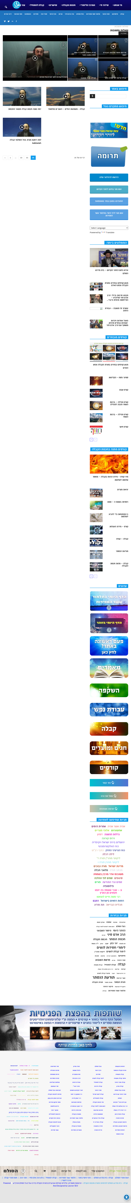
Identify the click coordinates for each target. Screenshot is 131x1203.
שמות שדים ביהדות (22, 1150)
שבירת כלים (34, 1142)
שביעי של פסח (15, 1138)
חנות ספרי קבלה (10, 1178)
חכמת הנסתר (117, 939)
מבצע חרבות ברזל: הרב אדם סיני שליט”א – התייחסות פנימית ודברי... (117, 297)
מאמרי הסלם (21, 1095)
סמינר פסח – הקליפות (118, 377)
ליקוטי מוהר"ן (100, 952)
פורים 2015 (11, 1121)
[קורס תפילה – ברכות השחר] (96, 417)
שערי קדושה (121, 978)
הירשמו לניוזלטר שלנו (109, 177)
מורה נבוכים (100, 866)
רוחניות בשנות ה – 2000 (117, 502)
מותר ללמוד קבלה (33, 1099)
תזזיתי (36, 1155)
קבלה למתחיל (37, 5)
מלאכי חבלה (101, 870)
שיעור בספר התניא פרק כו (21, 1142)
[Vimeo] (5, 21)
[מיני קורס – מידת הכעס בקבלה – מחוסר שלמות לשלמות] (109, 464)
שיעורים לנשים (34, 1150)
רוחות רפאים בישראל (112, 900)
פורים (98, 882)
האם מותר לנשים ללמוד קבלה (105, 926)
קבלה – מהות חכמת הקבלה (119, 564)
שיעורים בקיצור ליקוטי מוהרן (12, 1146)
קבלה (122, 14)
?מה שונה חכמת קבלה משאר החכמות (24, 109)
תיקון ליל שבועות (120, 986)
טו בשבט (122, 944)
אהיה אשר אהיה (116, 826)
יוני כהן (114, 943)
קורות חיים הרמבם (25, 1133)
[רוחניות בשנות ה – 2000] (96, 505)
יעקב (106, 944)
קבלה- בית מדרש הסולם (103, 1178)
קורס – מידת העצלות (119, 526)
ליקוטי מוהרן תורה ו (108, 862)
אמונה (108, 922)
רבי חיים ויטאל (121, 973)
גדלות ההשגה (112, 834)
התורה (18, 1074)
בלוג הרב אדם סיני (36, 1178)
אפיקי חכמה (101, 922)
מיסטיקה (115, 14)
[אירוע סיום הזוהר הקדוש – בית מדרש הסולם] (109, 257)
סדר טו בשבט (34, 1116)
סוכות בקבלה (24, 1116)
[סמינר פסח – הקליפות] (96, 380)
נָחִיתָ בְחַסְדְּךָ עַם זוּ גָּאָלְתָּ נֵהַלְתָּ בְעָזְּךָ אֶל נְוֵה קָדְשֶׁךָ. (23, 1112)
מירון (19, 1104)
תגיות (60, 14)
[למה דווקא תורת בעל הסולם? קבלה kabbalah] (22, 127)
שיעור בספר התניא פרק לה (30, 1146)
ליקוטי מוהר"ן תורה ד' (108, 858)
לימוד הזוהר (12, 1087)
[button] (6, 5)
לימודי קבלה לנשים (19, 1091)
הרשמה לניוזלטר (33, 1074)
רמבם (96, 900)
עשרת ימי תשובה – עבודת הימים (116, 309)
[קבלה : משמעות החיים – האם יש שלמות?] (65, 96)
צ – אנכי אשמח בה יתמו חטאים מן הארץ (108, 891)
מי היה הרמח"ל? (21, 1099)
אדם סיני (122, 922)
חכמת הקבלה (68, 5)
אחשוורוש (116, 830)
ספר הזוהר (106, 14)
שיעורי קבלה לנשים (103, 973)
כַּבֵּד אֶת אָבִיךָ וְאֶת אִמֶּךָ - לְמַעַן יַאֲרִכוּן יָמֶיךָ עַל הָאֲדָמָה (23, 1082)
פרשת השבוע (102, 960)
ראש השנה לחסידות (32, 1138)
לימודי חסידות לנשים (111, 947)
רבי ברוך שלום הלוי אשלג (105, 969)
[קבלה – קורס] (96, 542)
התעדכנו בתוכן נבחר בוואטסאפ (109, 201)
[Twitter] (8, 21)
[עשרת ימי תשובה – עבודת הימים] (96, 311)
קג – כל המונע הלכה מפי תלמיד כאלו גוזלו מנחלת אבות (21, 1129)
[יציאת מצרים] (96, 492)
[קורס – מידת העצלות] (96, 529)
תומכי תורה (11, 1150)
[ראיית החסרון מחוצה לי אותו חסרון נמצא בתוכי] (83, 46)
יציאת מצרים (122, 489)
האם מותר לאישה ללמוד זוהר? (29, 1070)
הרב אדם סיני (69, 14)
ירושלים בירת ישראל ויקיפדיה (108, 842)
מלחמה (103, 956)
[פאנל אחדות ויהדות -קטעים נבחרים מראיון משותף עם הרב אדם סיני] (96, 324)
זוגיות (103, 935)
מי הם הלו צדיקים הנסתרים (30, 1104)
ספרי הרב (44, 14)
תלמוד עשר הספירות (93, 14)
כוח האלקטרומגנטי (108, 846)
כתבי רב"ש (98, 850)
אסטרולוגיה (35, 1066)
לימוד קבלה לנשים (115, 951)
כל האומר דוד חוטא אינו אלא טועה (28, 1087)
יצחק (101, 943)
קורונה (123, 969)
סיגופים (118, 878)
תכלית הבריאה (114, 904)
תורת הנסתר (119, 982)
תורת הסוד (108, 982)
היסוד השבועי (104, 930)
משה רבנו (23, 1108)
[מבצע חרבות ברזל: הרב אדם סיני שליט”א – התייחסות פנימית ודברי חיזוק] (96, 298)
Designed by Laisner (65, 1186)
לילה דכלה (108, 854)
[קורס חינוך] (96, 430)
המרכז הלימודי (88, 5)
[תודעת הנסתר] (96, 554)
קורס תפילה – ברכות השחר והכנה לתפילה (119, 403)
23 (21, 157)
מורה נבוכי (13, 1095)
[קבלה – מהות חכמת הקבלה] (96, 566)
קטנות (17, 1133)
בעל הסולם (80, 14)
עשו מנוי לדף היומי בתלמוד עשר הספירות (109, 214)
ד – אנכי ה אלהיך (25, 1066)
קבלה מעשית (98, 965)
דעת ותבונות (14, 1066)
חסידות (35, 14)
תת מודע (99, 904)
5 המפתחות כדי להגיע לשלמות (118, 515)
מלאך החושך (12, 1104)
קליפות (117, 969)
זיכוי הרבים (8, 14)
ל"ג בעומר (94, 944)
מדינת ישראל (115, 866)
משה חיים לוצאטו (33, 1108)
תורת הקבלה (97, 982)
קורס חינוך (123, 427)
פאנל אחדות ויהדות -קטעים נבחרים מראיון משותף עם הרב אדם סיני (117, 323)
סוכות (97, 956)
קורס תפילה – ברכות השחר (119, 415)
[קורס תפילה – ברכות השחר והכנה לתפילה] (96, 405)
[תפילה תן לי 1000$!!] (83, 69)
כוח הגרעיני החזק (115, 850)
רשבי (113, 973)
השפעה (24, 1074)
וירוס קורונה (108, 838)
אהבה (115, 922)
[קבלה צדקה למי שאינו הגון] (113, 69)
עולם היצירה (34, 1121)
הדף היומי (53, 14)
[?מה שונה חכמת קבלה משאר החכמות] (22, 96)
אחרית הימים (99, 826)
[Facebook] (16, 21)
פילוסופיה (108, 886)
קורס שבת (123, 390)
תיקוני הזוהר (108, 986)
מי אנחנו (118, 5)
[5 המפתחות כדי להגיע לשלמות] (96, 517)
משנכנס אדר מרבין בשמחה (108, 874)
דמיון (100, 834)
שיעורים (53, 5)
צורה (31, 1125)
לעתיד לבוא (7, 1091)
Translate (110, 232)
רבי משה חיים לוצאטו (108, 896)
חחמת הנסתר (11, 1074)
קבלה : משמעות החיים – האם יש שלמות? (66, 109)
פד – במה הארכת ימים (22, 1121)
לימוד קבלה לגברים (32, 1091)
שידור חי (104, 5)
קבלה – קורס (122, 539)
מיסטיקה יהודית (111, 956)
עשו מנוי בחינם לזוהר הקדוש (109, 189)
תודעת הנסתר (122, 551)
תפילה (104, 991)
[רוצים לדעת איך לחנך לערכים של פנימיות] (35, 59)
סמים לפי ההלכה (103, 878)
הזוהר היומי (119, 930)
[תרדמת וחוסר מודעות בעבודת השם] (113, 46)
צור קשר (21, 5)
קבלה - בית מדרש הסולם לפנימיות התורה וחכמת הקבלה (105, 1183)
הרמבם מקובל (14, 1070)
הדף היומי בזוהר (84, 1178)
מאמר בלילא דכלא (32, 1095)
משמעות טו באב (14, 1108)
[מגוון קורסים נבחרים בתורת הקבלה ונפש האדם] (96, 286)
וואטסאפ (28, 14)
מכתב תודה (116, 870)
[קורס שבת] (96, 393)
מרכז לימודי (66, 1180)
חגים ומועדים (76, 1074)
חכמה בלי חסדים (33, 1078)
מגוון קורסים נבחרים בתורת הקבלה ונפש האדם (116, 284)
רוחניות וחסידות (120, 1130)
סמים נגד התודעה (112, 882)
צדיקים (36, 1125)
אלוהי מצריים (102, 830)
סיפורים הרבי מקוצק (12, 1116)
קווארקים (35, 1133)
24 (27, 157)
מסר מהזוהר (18, 14)
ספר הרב (23, 1178)
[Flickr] (12, 21)
